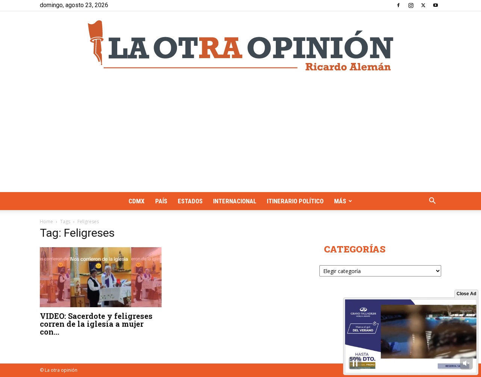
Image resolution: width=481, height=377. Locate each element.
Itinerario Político (295, 201)
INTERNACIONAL (234, 201)
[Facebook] (398, 5)
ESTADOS (190, 201)
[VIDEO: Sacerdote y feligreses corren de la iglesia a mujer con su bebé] (101, 277)
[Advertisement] (240, 135)
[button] (432, 201)
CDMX (137, 201)
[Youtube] (435, 5)
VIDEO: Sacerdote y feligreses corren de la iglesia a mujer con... (96, 323)
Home (46, 221)
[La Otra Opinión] (240, 45)
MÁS (340, 201)
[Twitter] (423, 5)
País (161, 201)
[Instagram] (410, 5)
